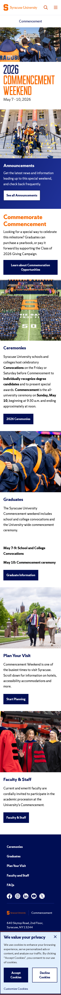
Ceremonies (15, 847)
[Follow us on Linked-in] (25, 896)
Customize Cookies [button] (16, 989)
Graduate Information (20, 575)
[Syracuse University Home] (20, 7)
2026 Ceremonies (18, 419)
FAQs (10, 885)
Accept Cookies (16, 975)
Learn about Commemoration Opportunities (30, 267)
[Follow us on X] (42, 896)
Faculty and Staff (18, 875)
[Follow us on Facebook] (9, 896)
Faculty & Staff (16, 817)
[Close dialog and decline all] (55, 937)
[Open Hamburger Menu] (55, 7)
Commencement (30, 21)
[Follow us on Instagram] (17, 896)
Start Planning (15, 699)
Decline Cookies (44, 975)
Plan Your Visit (16, 866)
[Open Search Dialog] (45, 7)
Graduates (14, 856)
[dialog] (30, 963)
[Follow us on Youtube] (34, 896)
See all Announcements (21, 195)
